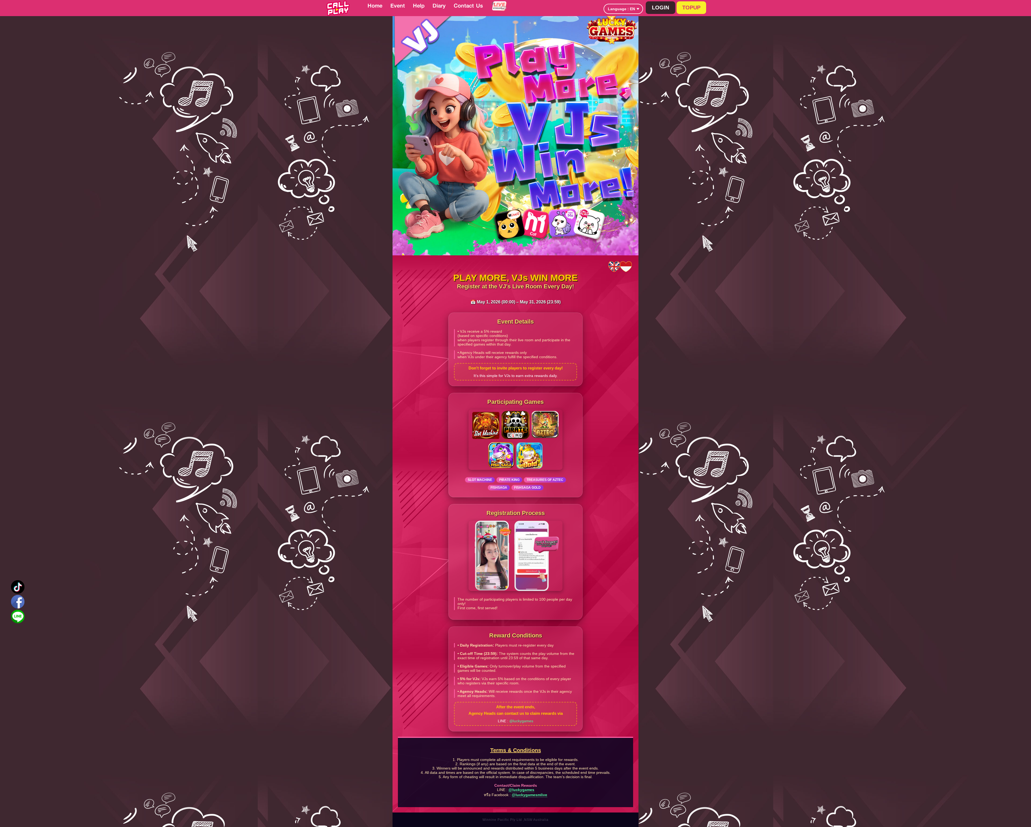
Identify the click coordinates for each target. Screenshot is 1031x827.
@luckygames (521, 721)
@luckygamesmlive (529, 795)
